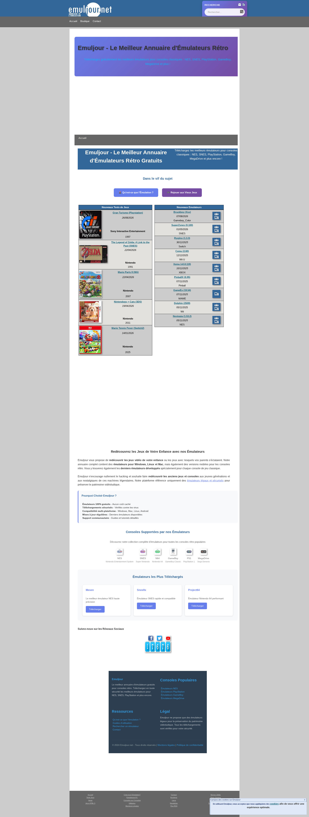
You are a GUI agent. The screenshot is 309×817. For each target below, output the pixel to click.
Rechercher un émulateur (126, 726)
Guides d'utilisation (122, 723)
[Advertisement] (158, 103)
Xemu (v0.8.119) (182, 264)
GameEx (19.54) (182, 290)
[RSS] (244, 5)
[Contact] (239, 5)
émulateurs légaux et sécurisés (205, 480)
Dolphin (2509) (182, 303)
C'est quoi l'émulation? (132, 795)
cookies (274, 803)
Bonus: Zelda (216, 795)
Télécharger (95, 609)
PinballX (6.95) (182, 277)
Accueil (73, 21)
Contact (97, 21)
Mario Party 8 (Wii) (128, 272)
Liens (174, 800)
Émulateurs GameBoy (172, 695)
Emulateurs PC (132, 797)
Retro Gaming (216, 797)
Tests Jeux (90, 797)
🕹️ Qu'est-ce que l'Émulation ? (136, 192)
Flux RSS (173, 806)
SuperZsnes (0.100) (182, 225)
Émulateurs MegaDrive (172, 698)
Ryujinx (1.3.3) (182, 238)
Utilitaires (132, 803)
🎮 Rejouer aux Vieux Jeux (182, 192)
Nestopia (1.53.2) (182, 316)
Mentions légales (166, 745)
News (90, 800)
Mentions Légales (132, 806)
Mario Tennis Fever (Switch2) (128, 328)
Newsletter (174, 803)
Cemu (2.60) (182, 251)
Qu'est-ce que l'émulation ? (126, 719)
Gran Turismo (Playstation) (128, 212)
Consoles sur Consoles (132, 800)
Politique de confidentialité (190, 745)
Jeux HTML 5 (90, 803)
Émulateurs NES (169, 688)
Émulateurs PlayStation (173, 692)
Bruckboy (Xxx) (182, 212)
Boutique (84, 21)
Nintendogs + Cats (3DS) (128, 302)
